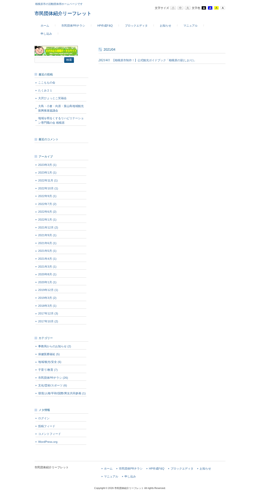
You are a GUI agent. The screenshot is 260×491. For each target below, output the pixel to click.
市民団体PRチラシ (131, 468)
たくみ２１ (45, 90)
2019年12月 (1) (48, 290)
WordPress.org (47, 441)
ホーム (108, 468)
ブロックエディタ (182, 468)
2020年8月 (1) (47, 274)
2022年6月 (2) (47, 211)
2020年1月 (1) (47, 282)
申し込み (130, 476)
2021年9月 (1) (47, 235)
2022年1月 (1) (47, 219)
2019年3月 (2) (47, 297)
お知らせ (205, 468)
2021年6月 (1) (47, 243)
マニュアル (111, 476)
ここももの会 (46, 82)
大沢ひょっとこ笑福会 (52, 98)
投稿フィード (46, 426)
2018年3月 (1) (47, 305)
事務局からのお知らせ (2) (54, 346)
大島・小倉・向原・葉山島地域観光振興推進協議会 (61, 108)
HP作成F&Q (156, 468)
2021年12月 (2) (48, 227)
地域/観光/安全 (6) (49, 361)
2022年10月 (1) (48, 188)
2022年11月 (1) (48, 180)
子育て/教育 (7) (48, 369)
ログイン (44, 418)
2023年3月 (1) (47, 164)
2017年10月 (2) (48, 321)
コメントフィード (49, 433)
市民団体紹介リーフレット (63, 13)
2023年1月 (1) (47, 172)
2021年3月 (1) (47, 266)
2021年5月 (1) (47, 250)
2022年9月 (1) (47, 196)
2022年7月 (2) (47, 204)
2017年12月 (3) (48, 313)
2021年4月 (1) (47, 258)
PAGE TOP (250, 472)
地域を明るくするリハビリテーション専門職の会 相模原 (61, 120)
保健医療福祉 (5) (49, 354)
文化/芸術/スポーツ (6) (52, 385)
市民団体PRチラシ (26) (53, 377)
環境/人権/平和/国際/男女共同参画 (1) (62, 393)
